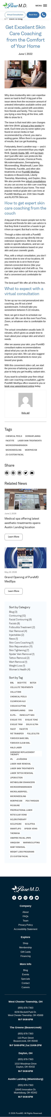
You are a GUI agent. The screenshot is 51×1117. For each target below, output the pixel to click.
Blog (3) (13, 612)
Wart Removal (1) (18, 662)
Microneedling (18, 796)
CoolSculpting (18, 706)
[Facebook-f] (14, 898)
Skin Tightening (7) (19, 650)
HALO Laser (16, 748)
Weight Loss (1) (17, 666)
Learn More (13, 537)
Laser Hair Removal (20, 764)
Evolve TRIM (16, 725)
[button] (7, 473)
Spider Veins (30, 829)
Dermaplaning (17, 711)
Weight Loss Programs (22, 852)
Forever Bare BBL (19, 738)
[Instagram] (25, 898)
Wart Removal (17, 847)
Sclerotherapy (18, 820)
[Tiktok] (31, 898)
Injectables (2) (16, 635)
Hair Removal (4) (18, 631)
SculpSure (16, 824)
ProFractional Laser (21, 810)
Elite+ (13, 715)
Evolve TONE (31, 720)
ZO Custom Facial (19, 857)
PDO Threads (32, 801)
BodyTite (22, 683)
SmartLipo (15, 829)
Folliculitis (33, 734)
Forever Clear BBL (20, 743)
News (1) (13, 639)
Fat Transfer (17, 734)
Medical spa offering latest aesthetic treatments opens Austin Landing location (22, 523)
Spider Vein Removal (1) (21, 654)
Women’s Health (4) (19, 670)
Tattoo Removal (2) (19, 658)
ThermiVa (15, 833)
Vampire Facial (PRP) (20, 838)
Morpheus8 (16, 801)
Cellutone (15, 692)
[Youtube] (37, 898)
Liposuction (16, 778)
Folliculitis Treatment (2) (22, 627)
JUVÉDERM (21, 759)
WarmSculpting (31, 843)
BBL (12, 683)
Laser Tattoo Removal (21, 773)
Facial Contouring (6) (20, 620)
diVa (31, 711)
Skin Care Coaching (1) (21, 643)
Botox (33, 683)
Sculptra (30, 824)
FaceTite (23, 729)
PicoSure (15, 806)
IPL (11, 759)
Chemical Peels (18, 697)
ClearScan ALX (18, 701)
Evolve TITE (16, 720)
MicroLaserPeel (18, 792)
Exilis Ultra (32, 725)
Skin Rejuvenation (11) (20, 647)
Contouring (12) (17, 616)
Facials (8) (14, 624)
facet (13, 729)
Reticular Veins (18, 815)
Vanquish (15, 843)
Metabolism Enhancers (22, 782)
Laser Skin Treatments (22, 769)
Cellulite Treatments (21, 687)
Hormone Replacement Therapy (22, 754)
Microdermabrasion (21, 787)
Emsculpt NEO (27, 715)
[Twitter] (20, 898)
